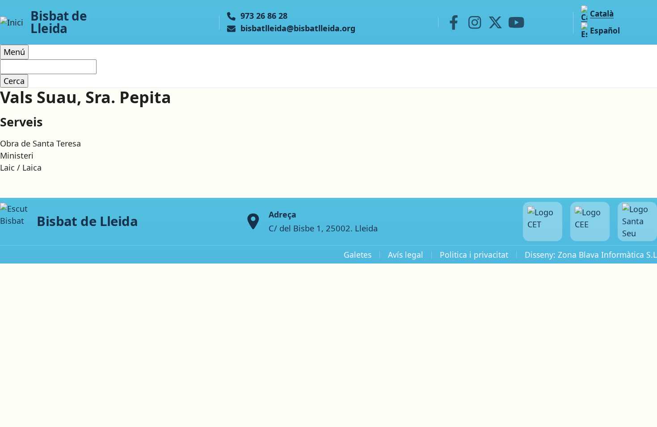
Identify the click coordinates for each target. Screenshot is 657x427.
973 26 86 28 (263, 16)
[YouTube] (516, 22)
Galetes (357, 254)
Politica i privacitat (474, 254)
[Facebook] (453, 22)
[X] (495, 22)
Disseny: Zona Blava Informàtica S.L (591, 254)
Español (605, 30)
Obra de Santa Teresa (40, 143)
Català (602, 13)
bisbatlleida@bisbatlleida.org (297, 28)
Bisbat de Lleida (58, 22)
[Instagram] (474, 22)
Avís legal (405, 254)
